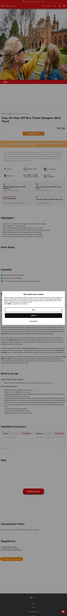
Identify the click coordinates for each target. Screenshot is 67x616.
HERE (9, 304)
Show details (34, 321)
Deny (33, 310)
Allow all (33, 315)
